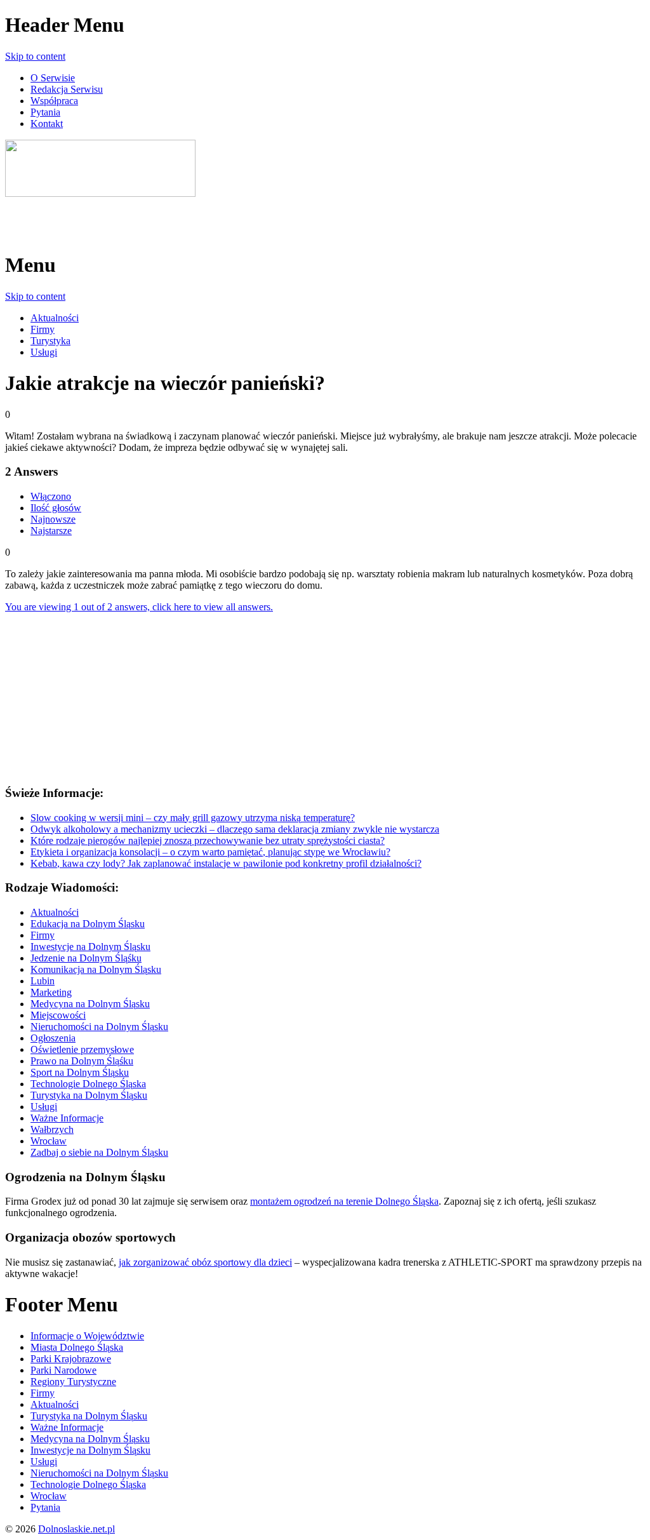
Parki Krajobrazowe (70, 1358)
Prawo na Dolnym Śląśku (81, 1060)
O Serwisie (52, 77)
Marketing (51, 992)
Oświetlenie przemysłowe (82, 1049)
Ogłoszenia (53, 1038)
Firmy (42, 329)
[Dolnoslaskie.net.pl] (100, 193)
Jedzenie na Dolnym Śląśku (86, 958)
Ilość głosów (55, 507)
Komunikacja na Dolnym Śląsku (95, 969)
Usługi (43, 352)
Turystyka (50, 340)
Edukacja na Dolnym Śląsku (87, 923)
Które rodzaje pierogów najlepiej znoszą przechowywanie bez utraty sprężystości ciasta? (207, 840)
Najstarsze (51, 530)
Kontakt (46, 123)
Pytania (45, 112)
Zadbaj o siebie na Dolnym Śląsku (99, 1152)
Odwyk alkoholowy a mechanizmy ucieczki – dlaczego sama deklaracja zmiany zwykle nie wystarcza (234, 829)
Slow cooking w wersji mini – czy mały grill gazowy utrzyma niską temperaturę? (192, 817)
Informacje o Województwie (87, 1335)
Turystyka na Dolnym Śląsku (88, 1095)
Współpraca (54, 100)
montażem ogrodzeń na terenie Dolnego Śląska (344, 1201)
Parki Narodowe (63, 1370)
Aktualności (54, 317)
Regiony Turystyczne (73, 1381)
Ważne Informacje (66, 1118)
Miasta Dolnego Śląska (76, 1347)
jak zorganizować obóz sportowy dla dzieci (205, 1262)
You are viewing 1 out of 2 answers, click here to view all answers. (139, 606)
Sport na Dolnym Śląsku (79, 1072)
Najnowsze (53, 519)
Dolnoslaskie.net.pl (76, 1528)
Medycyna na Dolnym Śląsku (90, 1003)
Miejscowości (58, 1015)
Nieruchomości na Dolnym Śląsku (99, 1026)
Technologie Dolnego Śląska (88, 1083)
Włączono (50, 496)
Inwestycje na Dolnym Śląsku (90, 946)
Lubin (42, 980)
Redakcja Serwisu (66, 89)
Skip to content (35, 56)
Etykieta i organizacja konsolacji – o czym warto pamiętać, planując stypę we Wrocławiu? (210, 852)
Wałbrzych (52, 1129)
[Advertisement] (153, 218)
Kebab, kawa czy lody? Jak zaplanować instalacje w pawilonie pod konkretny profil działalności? (225, 863)
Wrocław (48, 1140)
